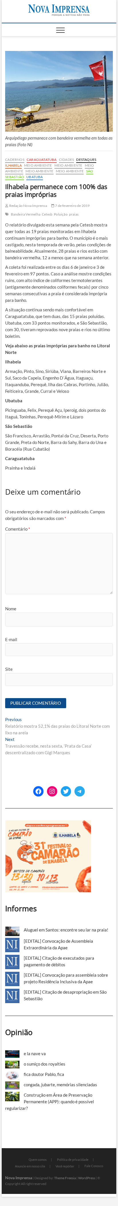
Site (9, 669)
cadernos (14, 159)
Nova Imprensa (18, 1177)
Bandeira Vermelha (25, 214)
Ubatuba (34, 177)
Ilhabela (13, 165)
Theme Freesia (65, 1178)
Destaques (86, 159)
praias (73, 214)
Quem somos (38, 1159)
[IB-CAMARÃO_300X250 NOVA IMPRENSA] (48, 823)
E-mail (11, 639)
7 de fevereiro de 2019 (72, 205)
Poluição (61, 214)
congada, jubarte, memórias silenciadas (60, 1084)
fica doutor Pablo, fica (44, 1074)
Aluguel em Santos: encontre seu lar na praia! (66, 929)
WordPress (86, 1178)
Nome (10, 608)
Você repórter (65, 1166)
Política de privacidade (72, 1159)
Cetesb (47, 214)
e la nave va (35, 1053)
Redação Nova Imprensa (27, 205)
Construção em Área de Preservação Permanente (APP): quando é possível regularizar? (49, 1101)
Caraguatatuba (42, 159)
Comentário (17, 528)
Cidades (66, 159)
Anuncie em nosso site (30, 1166)
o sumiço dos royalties (44, 1063)
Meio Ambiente (38, 165)
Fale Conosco (93, 1166)
